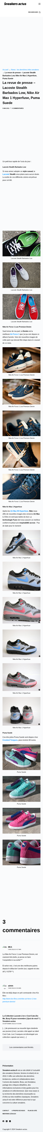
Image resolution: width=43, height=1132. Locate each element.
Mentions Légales (9, 1114)
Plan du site (32, 1110)
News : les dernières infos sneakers (25, 70)
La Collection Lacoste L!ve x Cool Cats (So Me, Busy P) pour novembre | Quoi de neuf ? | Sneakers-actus (21, 1018)
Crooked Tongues (10, 740)
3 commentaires (18, 108)
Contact (6, 1110)
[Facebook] (3, 1121)
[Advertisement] (21, 40)
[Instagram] (10, 1121)
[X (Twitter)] (6, 1121)
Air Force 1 (14, 334)
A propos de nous (18, 1110)
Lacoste (6, 174)
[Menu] (39, 4)
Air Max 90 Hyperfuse (19, 511)
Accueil (5, 70)
